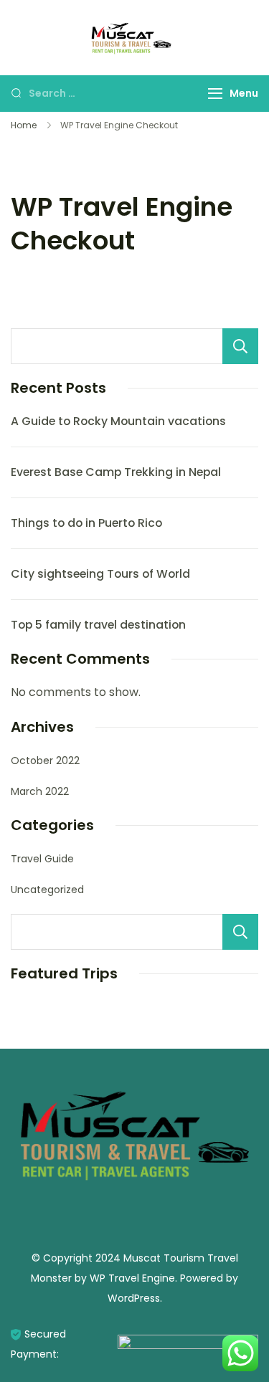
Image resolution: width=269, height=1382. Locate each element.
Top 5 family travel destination (98, 624)
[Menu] (215, 93)
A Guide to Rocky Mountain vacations (118, 421)
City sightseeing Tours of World (100, 574)
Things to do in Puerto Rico (86, 523)
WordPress (134, 1298)
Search (240, 346)
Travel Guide (42, 859)
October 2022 (45, 760)
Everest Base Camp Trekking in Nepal (116, 472)
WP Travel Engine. (133, 1278)
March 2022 (40, 791)
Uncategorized (47, 889)
